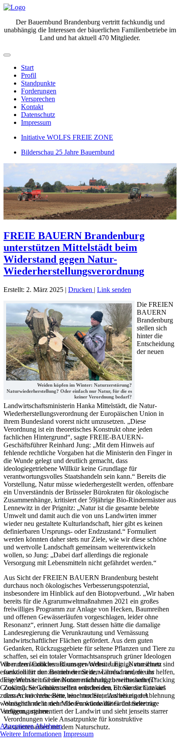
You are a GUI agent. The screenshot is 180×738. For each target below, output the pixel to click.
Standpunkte (38, 83)
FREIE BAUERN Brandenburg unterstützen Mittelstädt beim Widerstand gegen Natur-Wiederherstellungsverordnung (74, 253)
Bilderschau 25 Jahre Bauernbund (67, 152)
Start (27, 67)
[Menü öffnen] (6, 55)
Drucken (81, 289)
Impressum (36, 122)
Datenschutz (38, 114)
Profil (28, 75)
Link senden (114, 289)
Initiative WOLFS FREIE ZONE (67, 137)
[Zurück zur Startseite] (14, 7)
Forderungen (38, 91)
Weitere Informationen (31, 734)
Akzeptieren (17, 726)
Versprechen (38, 99)
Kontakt (32, 106)
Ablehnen (48, 726)
